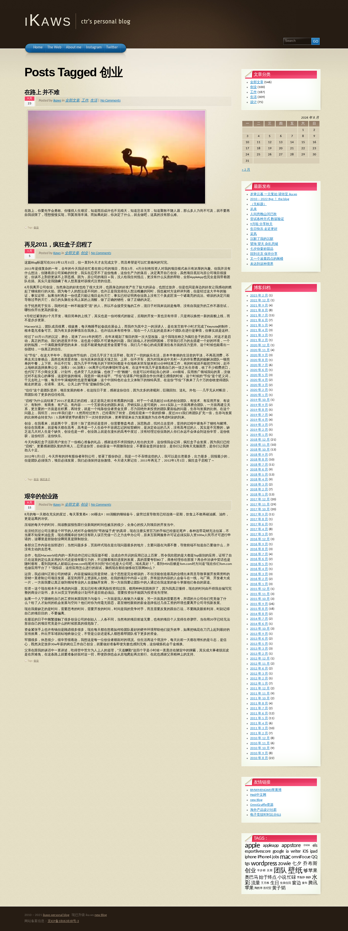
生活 (93, 101)
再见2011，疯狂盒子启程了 (58, 244)
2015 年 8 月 (259, 609)
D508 (307, 845)
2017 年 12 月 (260, 499)
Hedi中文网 (258, 795)
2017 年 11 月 (260, 504)
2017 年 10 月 (260, 509)
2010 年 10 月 (260, 748)
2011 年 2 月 (259, 733)
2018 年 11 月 (260, 444)
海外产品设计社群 (263, 810)
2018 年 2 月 (259, 489)
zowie (284, 864)
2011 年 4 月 (259, 723)
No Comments (110, 101)
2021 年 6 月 (259, 320)
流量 (255, 883)
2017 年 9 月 (259, 514)
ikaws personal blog (56, 915)
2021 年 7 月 (259, 315)
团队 (280, 870)
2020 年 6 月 (259, 370)
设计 (253, 102)
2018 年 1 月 (259, 494)
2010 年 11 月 (260, 743)
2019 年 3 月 (259, 425)
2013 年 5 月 (259, 644)
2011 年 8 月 (259, 703)
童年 (304, 883)
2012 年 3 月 (259, 673)
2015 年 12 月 (260, 589)
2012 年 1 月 (259, 683)
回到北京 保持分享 (263, 254)
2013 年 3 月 (259, 648)
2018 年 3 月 (259, 484)
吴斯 (270, 871)
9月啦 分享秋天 (261, 224)
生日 (274, 883)
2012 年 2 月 (259, 678)
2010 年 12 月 (260, 738)
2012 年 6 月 (259, 668)
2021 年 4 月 (259, 330)
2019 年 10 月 (260, 400)
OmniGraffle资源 (261, 804)
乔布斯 (310, 864)
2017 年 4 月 (259, 529)
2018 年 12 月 (260, 439)
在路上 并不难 (41, 92)
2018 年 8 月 (259, 459)
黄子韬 (278, 888)
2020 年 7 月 (259, 365)
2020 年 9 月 (259, 355)
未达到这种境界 (261, 264)
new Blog (256, 800)
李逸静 (301, 877)
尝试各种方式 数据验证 (267, 219)
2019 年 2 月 (259, 429)
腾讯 (312, 883)
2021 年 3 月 (259, 335)
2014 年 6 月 (259, 624)
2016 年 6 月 (259, 559)
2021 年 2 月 (259, 340)
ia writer (293, 851)
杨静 (308, 877)
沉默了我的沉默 (261, 239)
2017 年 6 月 (259, 524)
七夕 (297, 864)
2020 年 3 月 (259, 385)
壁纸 (295, 871)
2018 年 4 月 (259, 479)
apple (252, 845)
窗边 (296, 883)
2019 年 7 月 (259, 415)
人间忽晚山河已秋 (263, 214)
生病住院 (285, 883)
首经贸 (267, 888)
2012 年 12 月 (260, 658)
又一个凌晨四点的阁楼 (266, 258)
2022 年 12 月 (260, 300)
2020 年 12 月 (260, 345)
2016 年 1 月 (259, 584)
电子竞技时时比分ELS (265, 814)
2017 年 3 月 (259, 534)
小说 (281, 877)
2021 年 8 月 (259, 310)
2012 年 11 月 (260, 663)
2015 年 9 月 (259, 604)
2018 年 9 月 (259, 454)
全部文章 (72, 101)
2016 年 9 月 (259, 544)
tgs (247, 864)
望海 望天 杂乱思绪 (264, 244)
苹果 (249, 888)
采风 (253, 234)
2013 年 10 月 (260, 628)
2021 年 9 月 (259, 305)
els (315, 845)
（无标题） (258, 204)
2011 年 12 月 (260, 688)
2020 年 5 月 (259, 375)
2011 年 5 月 (259, 718)
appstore (291, 845)
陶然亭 (259, 888)
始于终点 (268, 877)
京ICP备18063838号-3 (63, 921)
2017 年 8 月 (259, 519)
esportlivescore (258, 851)
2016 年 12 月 (260, 539)
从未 (253, 209)
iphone (251, 857)
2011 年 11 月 (260, 693)
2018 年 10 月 (260, 449)
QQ (314, 857)
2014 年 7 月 (259, 618)
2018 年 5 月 (259, 474)
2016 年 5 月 (259, 564)
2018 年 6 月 (259, 469)
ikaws (57, 101)
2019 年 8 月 (259, 410)
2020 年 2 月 (259, 390)
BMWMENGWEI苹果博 (266, 790)
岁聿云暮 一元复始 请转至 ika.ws (273, 194)
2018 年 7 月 (259, 464)
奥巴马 (251, 877)
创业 (36, 227)
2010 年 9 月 (259, 753)
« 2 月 (246, 169)
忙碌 (291, 877)
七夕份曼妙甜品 (261, 249)
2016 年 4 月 (259, 569)
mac (285, 857)
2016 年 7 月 (259, 554)
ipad (313, 851)
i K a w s (46, 20)
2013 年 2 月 (259, 653)
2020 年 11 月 (260, 350)
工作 (84, 101)
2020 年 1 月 (259, 395)
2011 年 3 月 (259, 728)
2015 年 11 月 (260, 594)
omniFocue (301, 857)
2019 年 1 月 (259, 435)
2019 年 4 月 (259, 419)
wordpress (264, 863)
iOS (305, 851)
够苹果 (310, 871)
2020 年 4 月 (259, 380)
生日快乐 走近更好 (263, 229)
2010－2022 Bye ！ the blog (269, 199)
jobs (275, 857)
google (278, 851)
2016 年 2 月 (259, 579)
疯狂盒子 (45, 479)
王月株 (265, 883)
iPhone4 (264, 857)
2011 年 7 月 (259, 708)
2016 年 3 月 (259, 574)
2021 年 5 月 (259, 325)
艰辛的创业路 (41, 496)
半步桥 (261, 871)
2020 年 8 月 (259, 360)
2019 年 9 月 (259, 405)
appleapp (270, 845)
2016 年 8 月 (259, 549)
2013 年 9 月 (259, 634)
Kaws (57, 253)
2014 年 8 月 (259, 614)
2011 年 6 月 (259, 713)
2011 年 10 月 (260, 698)
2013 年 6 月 (259, 638)
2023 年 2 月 (259, 295)
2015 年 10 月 (260, 599)
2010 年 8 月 (259, 758)
